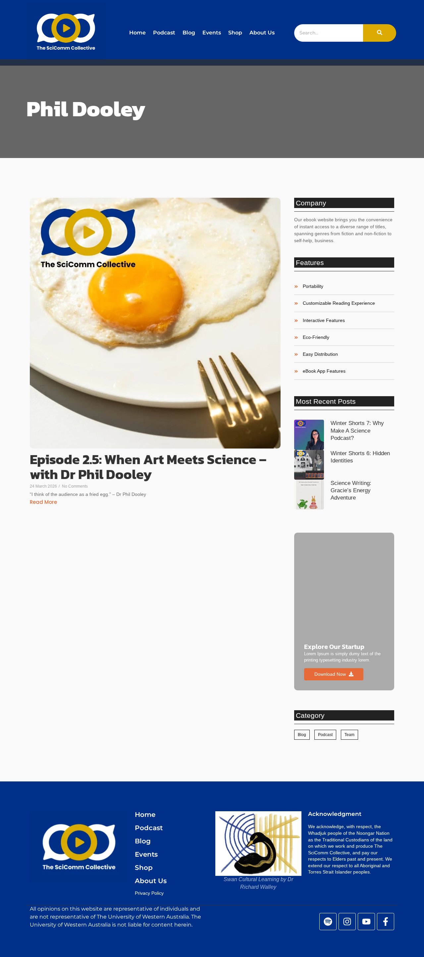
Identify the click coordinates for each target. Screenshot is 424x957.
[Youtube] (366, 921)
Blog (189, 32)
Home (137, 32)
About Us (262, 32)
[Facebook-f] (385, 921)
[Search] (379, 33)
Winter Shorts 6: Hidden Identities (360, 457)
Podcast (164, 32)
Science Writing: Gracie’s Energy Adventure (351, 490)
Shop (235, 32)
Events (211, 32)
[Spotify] (328, 921)
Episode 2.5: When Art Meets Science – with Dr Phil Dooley (148, 467)
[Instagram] (347, 921)
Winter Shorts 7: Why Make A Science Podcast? (357, 430)
